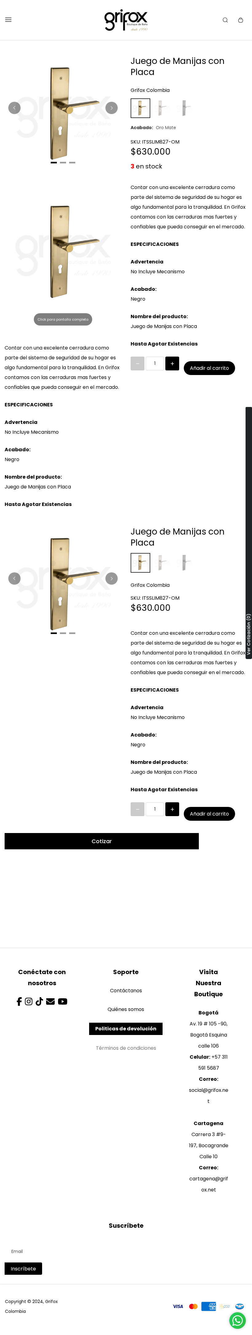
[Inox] (162, 108)
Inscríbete (23, 1268)
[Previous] (14, 108)
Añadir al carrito (209, 368)
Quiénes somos (126, 1009)
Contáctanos (126, 990)
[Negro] (185, 108)
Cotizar (102, 841)
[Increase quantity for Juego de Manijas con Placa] (172, 363)
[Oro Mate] (140, 108)
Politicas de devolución (125, 1028)
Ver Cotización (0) (249, 634)
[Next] (111, 108)
